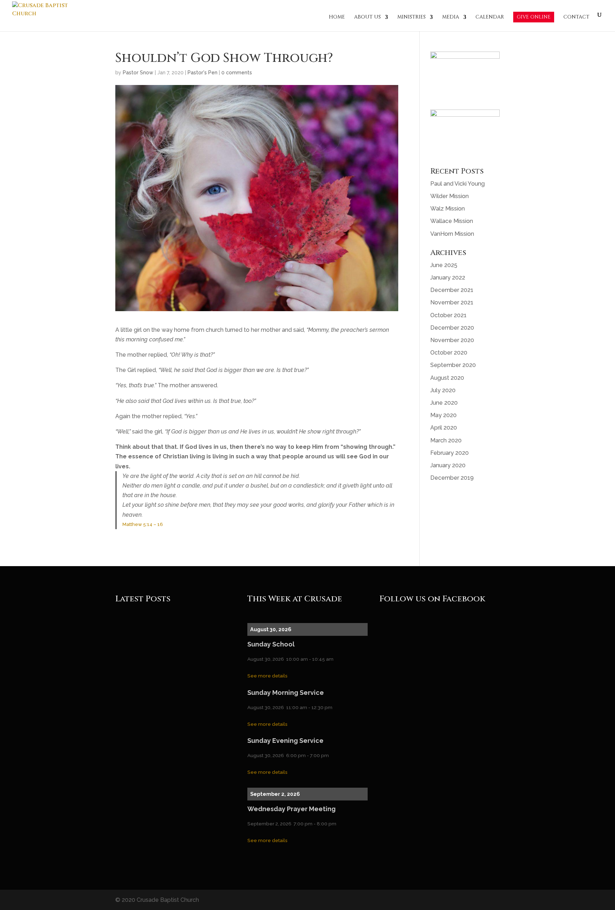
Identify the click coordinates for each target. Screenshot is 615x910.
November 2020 (452, 340)
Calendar (489, 17)
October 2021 (448, 315)
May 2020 (443, 415)
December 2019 (452, 477)
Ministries (411, 17)
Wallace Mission (451, 221)
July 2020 (443, 390)
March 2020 (446, 440)
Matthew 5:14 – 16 (142, 524)
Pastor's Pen (202, 72)
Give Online (534, 17)
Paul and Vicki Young (457, 183)
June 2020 (444, 402)
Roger (134, 634)
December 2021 (451, 290)
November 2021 (451, 302)
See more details (267, 675)
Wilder (176, 679)
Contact (576, 17)
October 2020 (448, 352)
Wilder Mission (449, 196)
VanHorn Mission (452, 233)
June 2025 (443, 265)
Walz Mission (447, 208)
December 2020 (452, 327)
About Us (367, 17)
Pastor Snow (138, 72)
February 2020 (449, 452)
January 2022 (447, 277)
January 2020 (448, 465)
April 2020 (443, 427)
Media (450, 17)
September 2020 (453, 365)
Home (337, 17)
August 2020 (447, 377)
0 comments (236, 72)
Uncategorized (185, 634)
